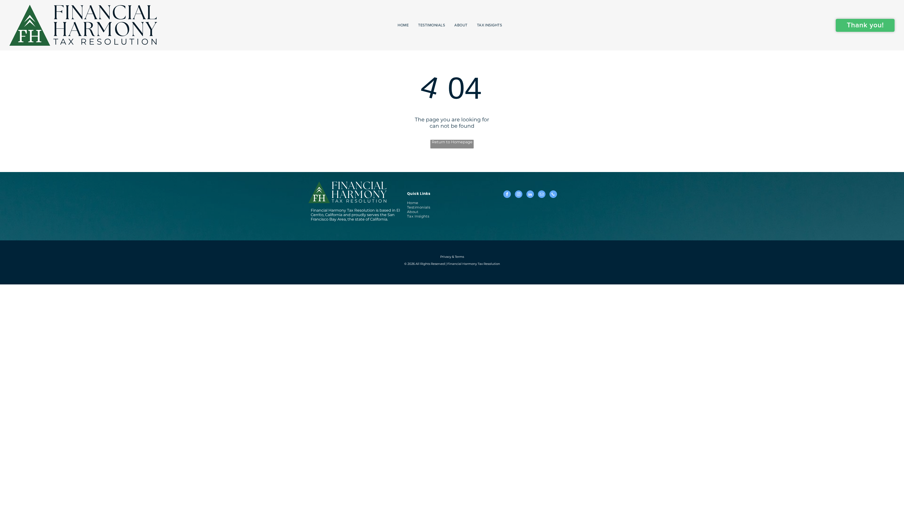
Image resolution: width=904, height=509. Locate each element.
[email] (541, 194)
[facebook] (507, 194)
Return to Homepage (452, 142)
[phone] (553, 194)
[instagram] (518, 194)
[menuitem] (403, 25)
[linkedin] (530, 194)
